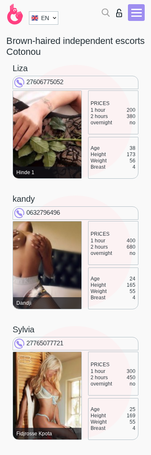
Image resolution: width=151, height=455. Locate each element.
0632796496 (43, 212)
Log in (121, 10)
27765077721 (44, 343)
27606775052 (44, 81)
